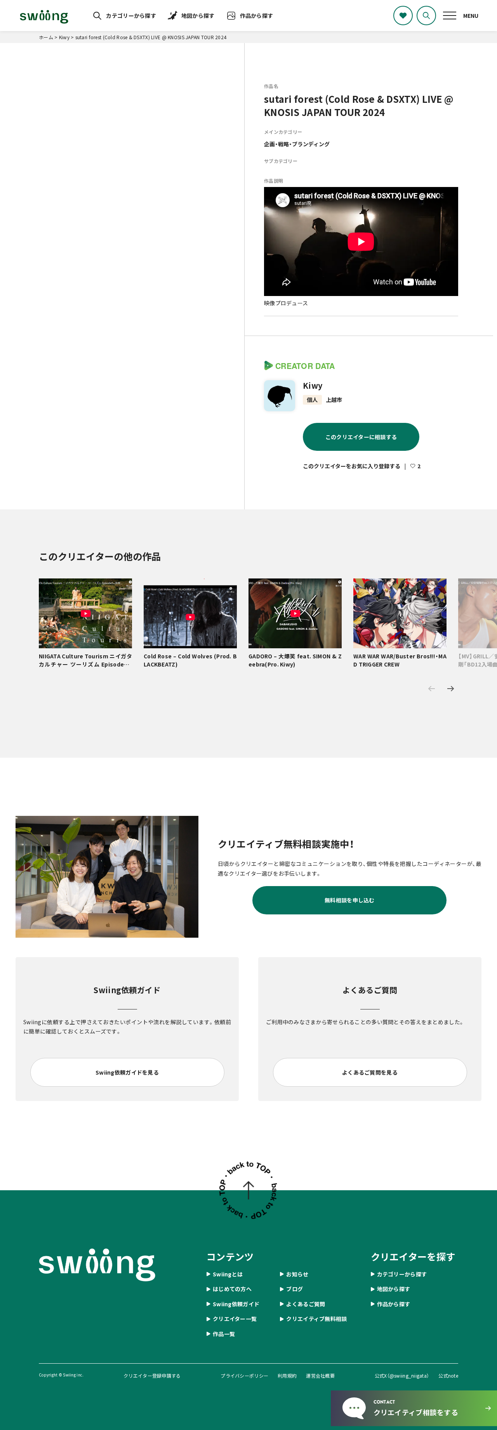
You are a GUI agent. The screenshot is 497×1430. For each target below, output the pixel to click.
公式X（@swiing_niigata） (402, 1375)
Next (450, 688)
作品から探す (256, 15)
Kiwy (312, 385)
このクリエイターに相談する (361, 437)
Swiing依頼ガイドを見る (127, 1072)
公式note (448, 1375)
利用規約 (287, 1375)
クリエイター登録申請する (152, 1375)
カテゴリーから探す (131, 15)
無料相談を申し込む (350, 900)
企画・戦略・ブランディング (297, 144)
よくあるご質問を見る (370, 1072)
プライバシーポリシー (244, 1375)
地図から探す (198, 15)
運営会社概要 (320, 1375)
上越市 (334, 399)
